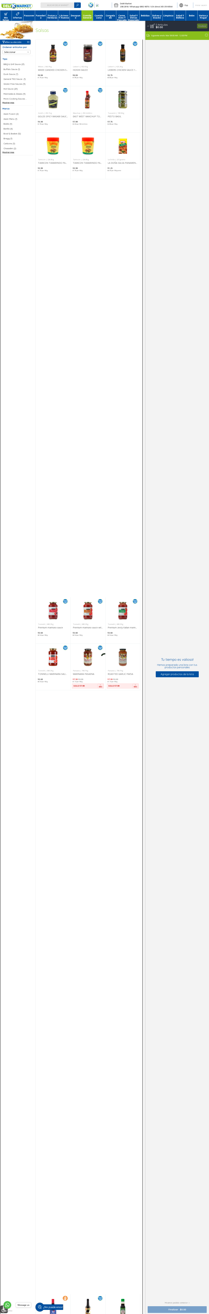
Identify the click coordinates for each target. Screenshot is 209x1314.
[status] (162, 25)
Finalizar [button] (202, 26)
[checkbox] (16, 64)
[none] (53, 63)
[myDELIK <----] (91, 5)
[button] (144, 5)
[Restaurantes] (103, 5)
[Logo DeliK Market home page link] (17, 5)
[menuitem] (6, 15)
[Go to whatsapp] (7, 1305)
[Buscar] (77, 5)
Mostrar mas (8, 102)
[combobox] (61, 5)
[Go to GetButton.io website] (7, 1311)
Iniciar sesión (201, 5)
